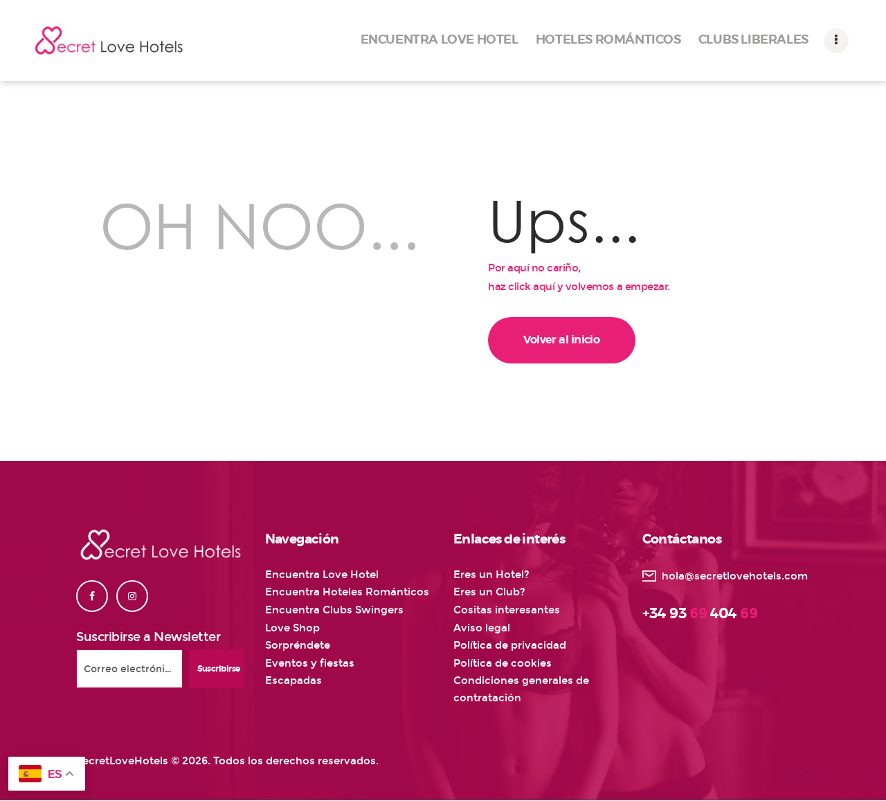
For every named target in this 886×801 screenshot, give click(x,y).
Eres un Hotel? (491, 574)
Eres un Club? (489, 592)
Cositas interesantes (506, 610)
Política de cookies (502, 663)
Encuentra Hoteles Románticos (347, 592)
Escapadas (293, 680)
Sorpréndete (297, 645)
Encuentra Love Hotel (322, 574)
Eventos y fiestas (309, 663)
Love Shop (292, 628)
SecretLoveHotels (122, 761)
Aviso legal (481, 628)
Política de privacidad (509, 645)
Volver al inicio (561, 339)
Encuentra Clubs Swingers (334, 610)
